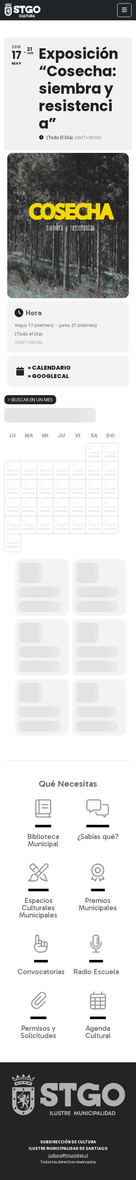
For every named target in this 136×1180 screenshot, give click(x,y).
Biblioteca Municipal (43, 839)
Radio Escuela (96, 971)
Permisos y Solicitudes (38, 1031)
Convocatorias (41, 971)
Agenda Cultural (98, 1031)
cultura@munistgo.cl (68, 1155)
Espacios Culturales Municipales (38, 907)
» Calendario (49, 368)
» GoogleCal (48, 376)
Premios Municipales (98, 903)
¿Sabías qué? (98, 836)
